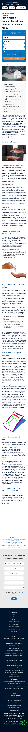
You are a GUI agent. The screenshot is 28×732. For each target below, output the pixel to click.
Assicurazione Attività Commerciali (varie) (14, 638)
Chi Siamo (14, 614)
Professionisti (21, 7)
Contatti (14, 619)
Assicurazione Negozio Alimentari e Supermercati (14, 673)
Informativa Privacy (14, 624)
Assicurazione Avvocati (14, 683)
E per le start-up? (10, 104)
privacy (20, 54)
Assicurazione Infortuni (14, 691)
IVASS (21, 715)
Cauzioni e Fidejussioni (14, 676)
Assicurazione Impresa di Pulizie (14, 660)
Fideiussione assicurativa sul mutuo (12, 94)
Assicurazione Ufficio (14, 648)
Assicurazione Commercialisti (14, 686)
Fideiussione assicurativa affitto (11, 106)
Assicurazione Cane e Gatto (14, 705)
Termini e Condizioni (14, 621)
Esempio (8, 108)
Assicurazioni (5, 64)
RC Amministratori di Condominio (14, 698)
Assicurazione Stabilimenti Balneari (14, 655)
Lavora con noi (14, 634)
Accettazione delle (14, 593)
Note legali (14, 631)
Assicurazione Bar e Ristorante (14, 643)
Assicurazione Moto (14, 710)
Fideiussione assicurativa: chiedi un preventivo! (12, 110)
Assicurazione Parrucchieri (14, 641)
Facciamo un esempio (11, 88)
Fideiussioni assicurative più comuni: (15, 93)
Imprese (12, 7)
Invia (14, 598)
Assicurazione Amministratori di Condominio (14, 681)
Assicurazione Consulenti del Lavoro (14, 688)
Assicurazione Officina (14, 645)
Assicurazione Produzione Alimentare (14, 658)
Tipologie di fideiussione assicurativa (13, 91)
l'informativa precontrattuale (15, 723)
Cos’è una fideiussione (9, 86)
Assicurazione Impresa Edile (14, 663)
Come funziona (10, 89)
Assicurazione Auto (14, 707)
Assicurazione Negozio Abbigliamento (14, 670)
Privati (5, 7)
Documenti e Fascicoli (14, 629)
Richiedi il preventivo (14, 58)
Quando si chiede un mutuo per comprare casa (12, 97)
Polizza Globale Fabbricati (14, 695)
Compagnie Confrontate (14, 626)
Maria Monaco (10, 13)
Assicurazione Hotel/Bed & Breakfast (14, 653)
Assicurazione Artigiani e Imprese (14, 650)
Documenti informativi (16, 724)
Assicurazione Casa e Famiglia (14, 700)
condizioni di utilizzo (17, 593)
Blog (14, 617)
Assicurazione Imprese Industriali (14, 668)
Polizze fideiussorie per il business (12, 103)
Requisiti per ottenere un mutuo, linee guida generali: (14, 100)
